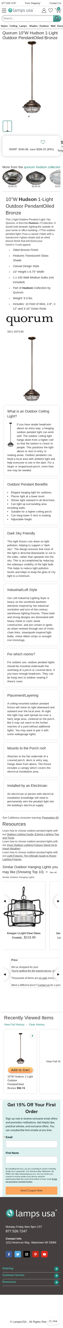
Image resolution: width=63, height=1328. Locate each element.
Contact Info (13, 1238)
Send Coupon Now (31, 1190)
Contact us (43, 985)
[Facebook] (9, 1254)
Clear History (37, 1024)
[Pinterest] (35, 1254)
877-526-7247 (9, 3)
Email (9, 1137)
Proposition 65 (50, 817)
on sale (43, 978)
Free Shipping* (33, 3)
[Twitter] (18, 1254)
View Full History (14, 1024)
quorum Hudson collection (42, 167)
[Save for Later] (42, 142)
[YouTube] (44, 1254)
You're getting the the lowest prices (31, 970)
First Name (12, 1153)
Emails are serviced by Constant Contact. (31, 1180)
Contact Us (55, 3)
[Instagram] (26, 1254)
